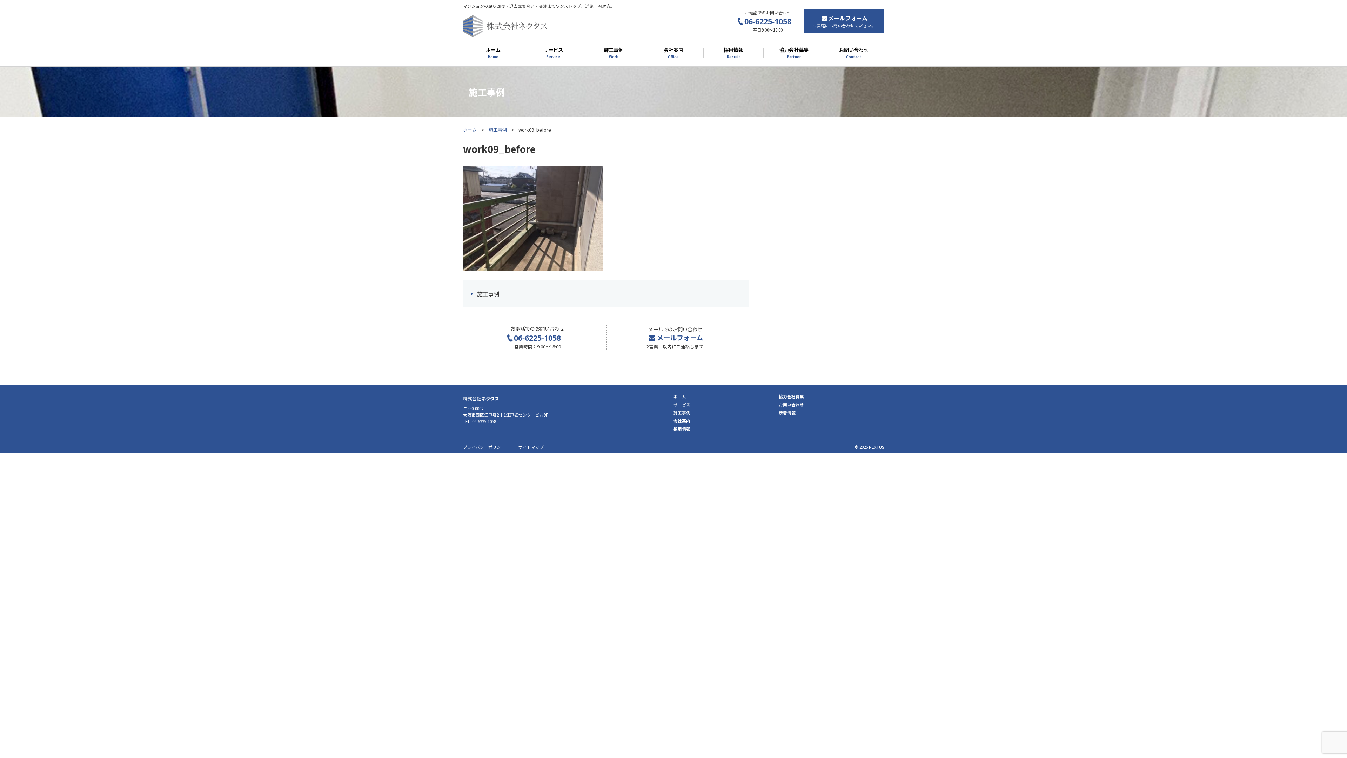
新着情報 (787, 412)
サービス (553, 52)
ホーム (493, 52)
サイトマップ (531, 447)
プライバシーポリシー (484, 447)
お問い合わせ (854, 52)
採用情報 (733, 52)
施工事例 (613, 52)
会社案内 (673, 52)
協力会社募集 (794, 52)
